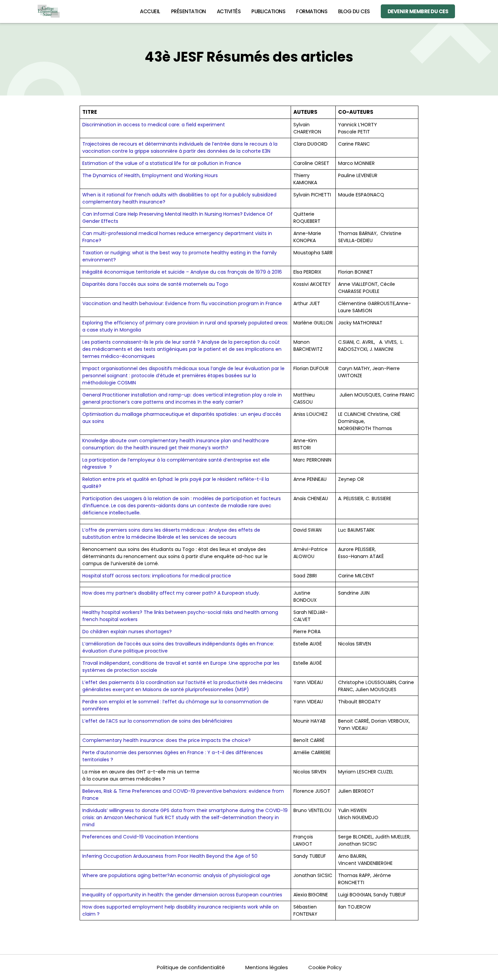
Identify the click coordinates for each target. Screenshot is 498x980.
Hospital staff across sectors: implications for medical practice (156, 575)
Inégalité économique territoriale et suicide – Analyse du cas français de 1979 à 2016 (182, 272)
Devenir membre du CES (418, 11)
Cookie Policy (324, 967)
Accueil (150, 11)
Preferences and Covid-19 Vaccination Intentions (140, 836)
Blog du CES (354, 11)
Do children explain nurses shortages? (127, 631)
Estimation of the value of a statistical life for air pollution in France (161, 163)
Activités (229, 11)
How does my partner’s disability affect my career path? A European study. (171, 593)
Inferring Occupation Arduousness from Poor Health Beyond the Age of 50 (169, 856)
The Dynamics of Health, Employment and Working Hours (150, 175)
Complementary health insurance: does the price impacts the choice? (166, 740)
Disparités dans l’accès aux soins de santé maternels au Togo (155, 284)
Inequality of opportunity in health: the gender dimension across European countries (182, 894)
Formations (311, 11)
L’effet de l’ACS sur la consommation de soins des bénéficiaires (157, 721)
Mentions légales (266, 967)
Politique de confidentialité (191, 967)
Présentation (188, 11)
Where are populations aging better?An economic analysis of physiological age (176, 875)
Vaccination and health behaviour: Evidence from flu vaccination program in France (182, 303)
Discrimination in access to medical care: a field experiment (153, 124)
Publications (268, 11)
